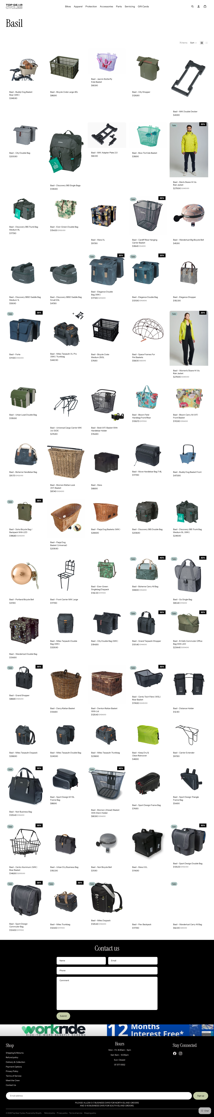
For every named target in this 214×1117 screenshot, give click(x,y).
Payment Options (14, 1066)
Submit (63, 1016)
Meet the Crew (13, 1080)
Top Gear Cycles (18, 1113)
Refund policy (12, 1057)
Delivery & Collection (15, 1062)
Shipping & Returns (15, 1053)
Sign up (200, 1095)
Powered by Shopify (33, 1113)
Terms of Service (13, 1076)
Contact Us (11, 1085)
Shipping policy (90, 1113)
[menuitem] (68, 6)
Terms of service (75, 1113)
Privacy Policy (12, 1071)
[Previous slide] (10, 68)
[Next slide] (40, 68)
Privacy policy (62, 1113)
